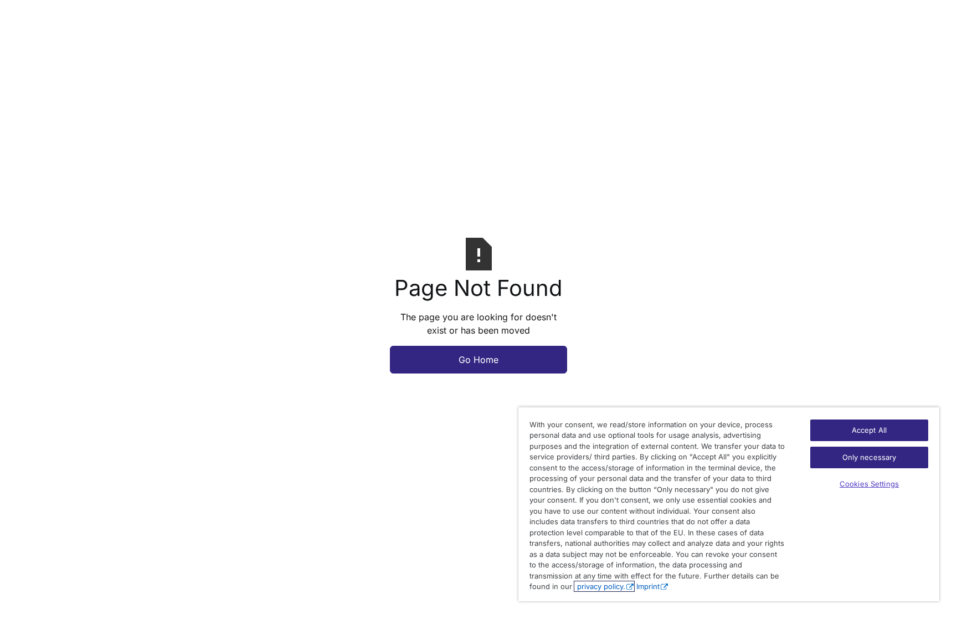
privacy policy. (600, 586)
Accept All (869, 430)
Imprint (648, 586)
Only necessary (869, 457)
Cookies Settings (869, 483)
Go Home (478, 359)
